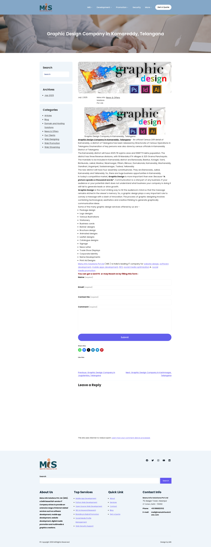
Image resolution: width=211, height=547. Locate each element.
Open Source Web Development (89, 506)
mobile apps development (105, 267)
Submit (125, 337)
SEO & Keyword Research (86, 510)
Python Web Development (86, 502)
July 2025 (49, 95)
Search (43, 476)
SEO (121, 267)
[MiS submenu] (91, 7)
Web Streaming (52, 147)
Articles (48, 115)
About (112, 498)
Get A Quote (163, 7)
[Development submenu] (111, 7)
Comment (87, 306)
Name (85, 277)
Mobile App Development (86, 498)
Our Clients (50, 135)
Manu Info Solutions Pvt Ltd (91, 263)
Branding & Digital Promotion (87, 514)
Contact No (88, 297)
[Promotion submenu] (127, 7)
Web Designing (52, 139)
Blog (47, 119)
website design (151, 263)
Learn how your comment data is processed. (131, 438)
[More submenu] (151, 7)
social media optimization (136, 267)
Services (113, 502)
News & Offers (51, 131)
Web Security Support (85, 526)
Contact (113, 506)
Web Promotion (52, 143)
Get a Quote (115, 514)
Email (85, 287)
